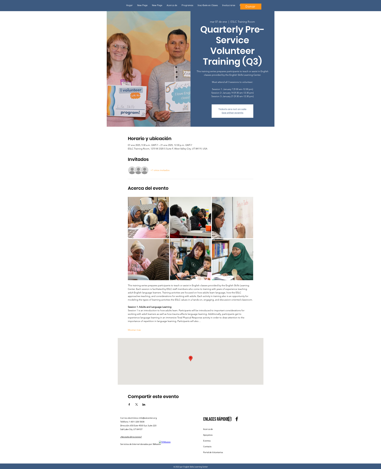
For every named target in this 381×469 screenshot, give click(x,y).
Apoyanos (208, 434)
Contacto (207, 446)
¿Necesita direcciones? (131, 436)
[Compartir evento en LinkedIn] (143, 404)
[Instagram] (229, 419)
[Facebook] (237, 419)
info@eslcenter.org (148, 417)
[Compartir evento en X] (136, 404)
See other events (232, 112)
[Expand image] (148, 217)
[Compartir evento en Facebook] (129, 404)
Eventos (207, 440)
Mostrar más (134, 329)
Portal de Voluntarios (213, 452)
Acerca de (208, 429)
